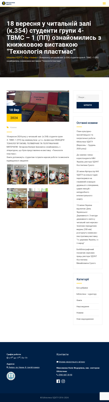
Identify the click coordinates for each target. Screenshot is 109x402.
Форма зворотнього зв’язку (71, 362)
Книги (79, 300)
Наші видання (83, 306)
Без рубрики (82, 288)
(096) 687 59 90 (65, 375)
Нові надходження (85, 319)
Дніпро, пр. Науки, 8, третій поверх (23, 367)
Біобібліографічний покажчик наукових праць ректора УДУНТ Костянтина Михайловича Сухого (87, 256)
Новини (13, 127)
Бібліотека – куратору (87, 294)
